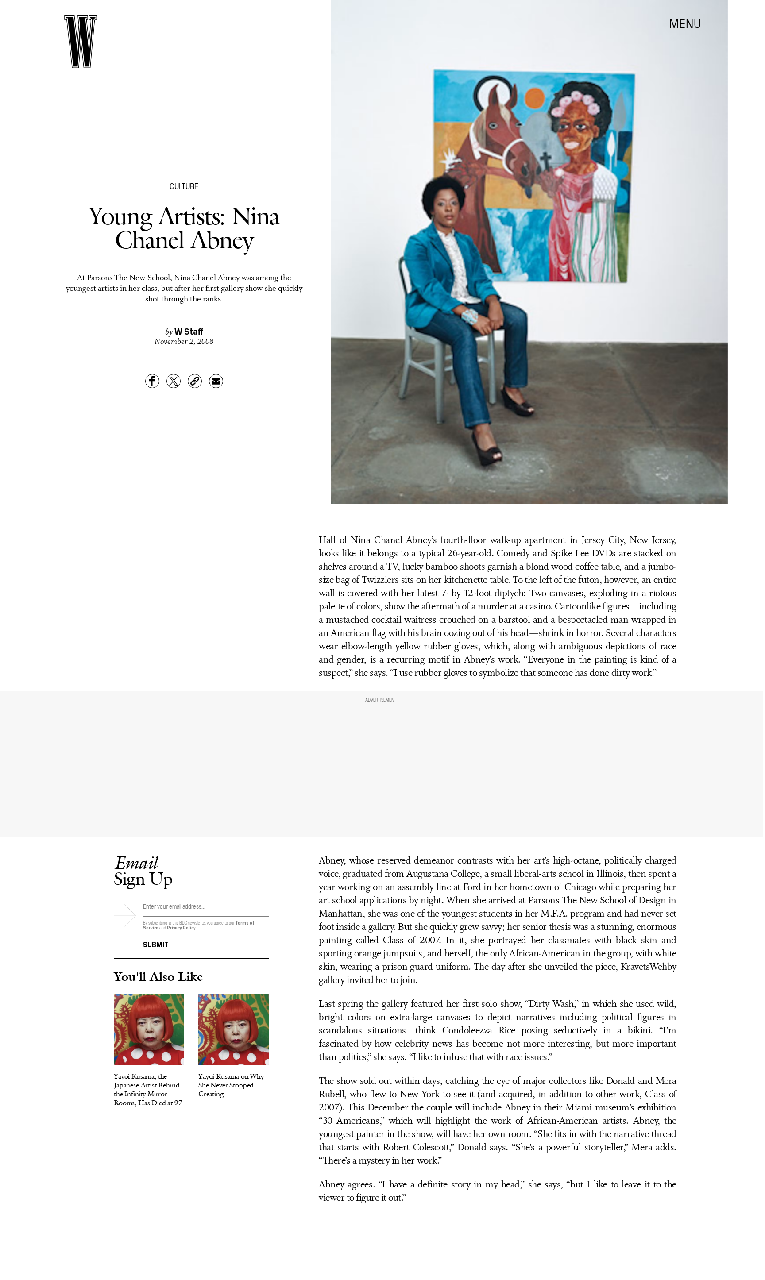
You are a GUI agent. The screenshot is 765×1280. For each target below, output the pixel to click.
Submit (156, 944)
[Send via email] (216, 381)
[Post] (173, 381)
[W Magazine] (80, 41)
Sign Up (143, 870)
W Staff (189, 330)
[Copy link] (195, 381)
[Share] (152, 381)
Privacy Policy (181, 927)
